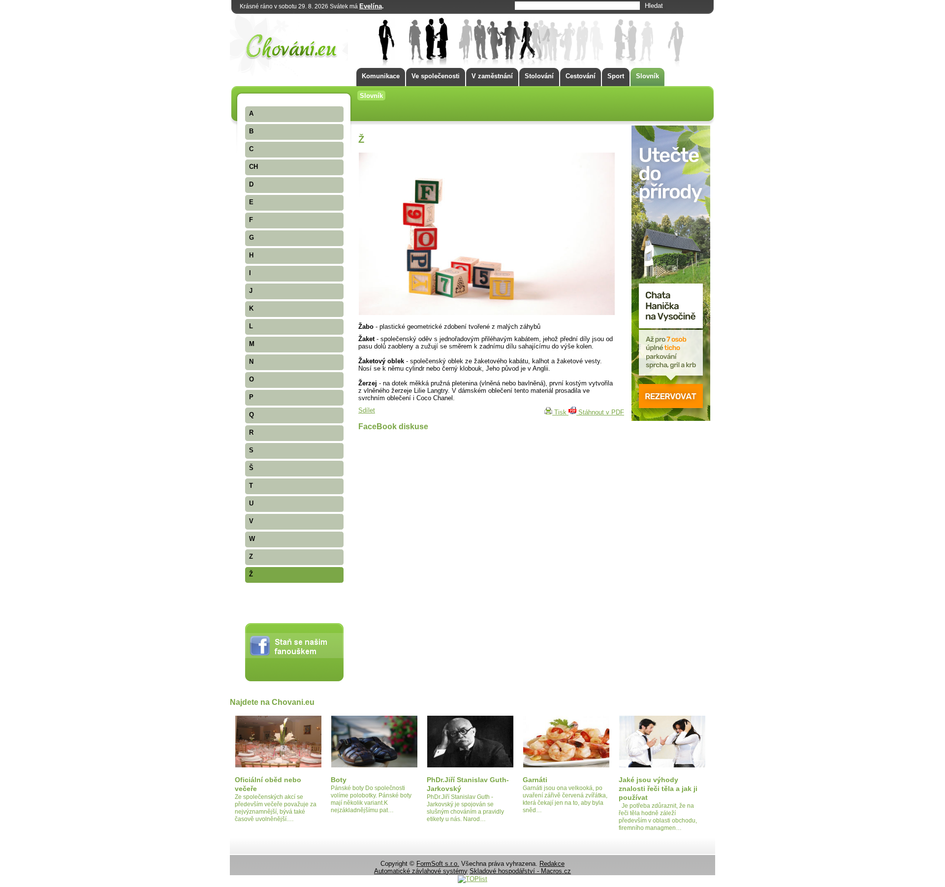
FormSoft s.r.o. (437, 863)
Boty (338, 780)
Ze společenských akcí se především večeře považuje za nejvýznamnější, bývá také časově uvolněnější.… (275, 808)
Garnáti (535, 780)
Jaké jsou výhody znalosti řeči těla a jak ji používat (658, 788)
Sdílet (366, 410)
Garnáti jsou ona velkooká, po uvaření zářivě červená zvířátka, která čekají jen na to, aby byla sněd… (565, 799)
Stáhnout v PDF (600, 412)
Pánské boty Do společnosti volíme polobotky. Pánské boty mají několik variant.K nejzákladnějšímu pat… (371, 799)
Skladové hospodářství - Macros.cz (520, 871)
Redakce (552, 863)
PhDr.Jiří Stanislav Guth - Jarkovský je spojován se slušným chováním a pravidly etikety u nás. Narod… (465, 808)
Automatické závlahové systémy (421, 871)
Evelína (370, 6)
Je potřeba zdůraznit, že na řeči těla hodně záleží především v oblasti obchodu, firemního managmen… (658, 816)
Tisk (560, 412)
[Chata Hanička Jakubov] (670, 418)
